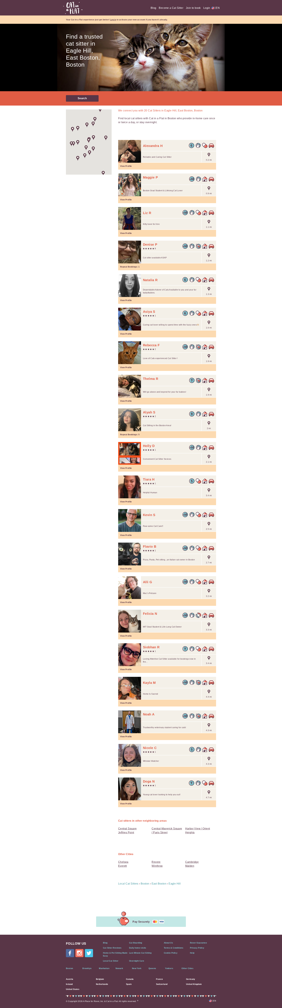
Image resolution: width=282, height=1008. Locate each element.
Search (82, 98)
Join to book (193, 8)
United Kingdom (194, 984)
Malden (189, 865)
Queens (152, 968)
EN (217, 7)
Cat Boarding (135, 943)
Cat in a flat (73, 8)
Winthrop (157, 865)
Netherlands (102, 984)
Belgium (100, 979)
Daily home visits (137, 948)
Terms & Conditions (173, 948)
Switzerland (161, 984)
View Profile (126, 166)
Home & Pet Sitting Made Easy (115, 954)
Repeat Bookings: (130, 267)
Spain (129, 984)
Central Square (127, 828)
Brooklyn (86, 968)
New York (136, 968)
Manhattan (104, 968)
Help (192, 953)
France (159, 979)
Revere (156, 862)
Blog (153, 8)
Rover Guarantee (198, 943)
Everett (122, 865)
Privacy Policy (197, 948)
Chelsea (123, 862)
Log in (113, 20)
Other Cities (187, 968)
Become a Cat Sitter (171, 8)
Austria (69, 979)
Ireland (69, 984)
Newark (119, 968)
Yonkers (169, 968)
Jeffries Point (126, 832)
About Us (168, 943)
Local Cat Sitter (110, 961)
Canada (129, 979)
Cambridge (192, 862)
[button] (93, 137)
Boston (69, 968)
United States (72, 989)
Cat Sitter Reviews (112, 948)
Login (206, 8)
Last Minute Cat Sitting (140, 953)
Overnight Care (136, 961)
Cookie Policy (170, 953)
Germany (190, 979)
